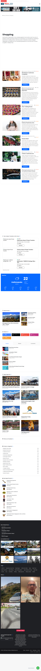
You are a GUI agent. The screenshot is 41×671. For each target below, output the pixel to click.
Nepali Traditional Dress (7, 464)
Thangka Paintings (6, 468)
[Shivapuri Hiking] (24, 324)
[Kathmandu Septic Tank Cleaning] (30, 395)
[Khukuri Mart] (11, 141)
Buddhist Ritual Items (7, 450)
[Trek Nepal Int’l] (30, 425)
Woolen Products (6, 473)
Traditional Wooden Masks (8, 471)
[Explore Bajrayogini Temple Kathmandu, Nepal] (33, 544)
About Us (27, 650)
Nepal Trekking (11, 569)
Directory (7, 15)
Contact (38, 650)
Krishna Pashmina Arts (28, 123)
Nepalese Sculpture (6, 461)
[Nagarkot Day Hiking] (20, 559)
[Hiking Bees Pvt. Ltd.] (11, 395)
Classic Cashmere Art (28, 153)
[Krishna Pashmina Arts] (11, 126)
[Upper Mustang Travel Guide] (20, 544)
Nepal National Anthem (13, 347)
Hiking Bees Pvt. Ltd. (7, 401)
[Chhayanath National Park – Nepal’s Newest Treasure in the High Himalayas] (33, 551)
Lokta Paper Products (7, 456)
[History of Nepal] (5, 363)
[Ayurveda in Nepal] (24, 319)
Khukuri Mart (25, 138)
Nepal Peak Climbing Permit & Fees (32, 313)
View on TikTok (21, 630)
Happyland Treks (26, 417)
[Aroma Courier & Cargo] (30, 381)
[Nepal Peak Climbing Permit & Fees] (24, 314)
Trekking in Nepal (28, 571)
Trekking (15, 571)
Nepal (30, 568)
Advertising (34, 650)
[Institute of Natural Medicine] (7, 551)
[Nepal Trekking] (7, 4)
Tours (6, 571)
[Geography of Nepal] (5, 354)
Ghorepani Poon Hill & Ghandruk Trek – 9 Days (10, 323)
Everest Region (17, 568)
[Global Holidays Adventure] (11, 411)
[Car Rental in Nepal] (20, 9)
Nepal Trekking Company (28, 569)
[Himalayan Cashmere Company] (11, 76)
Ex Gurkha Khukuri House (28, 171)
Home (4, 15)
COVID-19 (2, 568)
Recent (19, 343)
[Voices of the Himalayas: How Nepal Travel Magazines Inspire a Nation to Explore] (20, 551)
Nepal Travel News (4, 569)
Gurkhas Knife (5, 453)
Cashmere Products (6, 451)
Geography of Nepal (13, 352)
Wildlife (34, 571)
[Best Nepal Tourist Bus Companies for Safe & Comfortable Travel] (7, 544)
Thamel (2, 571)
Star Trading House (27, 106)
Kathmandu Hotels (24, 568)
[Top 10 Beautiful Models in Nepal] (5, 358)
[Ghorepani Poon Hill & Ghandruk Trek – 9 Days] (11, 317)
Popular (7, 343)
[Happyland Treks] (30, 411)
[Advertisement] (20, 24)
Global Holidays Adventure (9, 417)
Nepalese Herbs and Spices (8, 459)
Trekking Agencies (21, 571)
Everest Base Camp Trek (10, 568)
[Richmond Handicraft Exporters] (11, 92)
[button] (10, 589)
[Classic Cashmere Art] (11, 157)
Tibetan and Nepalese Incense (8, 469)
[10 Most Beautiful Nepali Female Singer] (5, 368)
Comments (33, 343)
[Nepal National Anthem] (5, 349)
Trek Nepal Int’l (25, 432)
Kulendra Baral (25, 71)
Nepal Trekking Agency (18, 569)
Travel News (11, 571)
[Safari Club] (11, 425)
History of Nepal (12, 361)
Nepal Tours (34, 568)
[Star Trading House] (11, 110)
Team (31, 650)
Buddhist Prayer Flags (7, 448)
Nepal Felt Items (6, 458)
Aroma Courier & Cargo (27, 387)
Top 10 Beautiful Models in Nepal (15, 356)
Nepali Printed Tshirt (6, 463)
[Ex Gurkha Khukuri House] (11, 174)
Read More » (25, 84)
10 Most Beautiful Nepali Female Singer (16, 366)
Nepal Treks (35, 569)
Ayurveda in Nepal (31, 317)
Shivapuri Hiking (31, 322)
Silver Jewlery (5, 466)
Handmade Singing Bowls (7, 455)
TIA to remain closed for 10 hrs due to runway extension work (17, 1)
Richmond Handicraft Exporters (11, 387)
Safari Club (5, 431)
